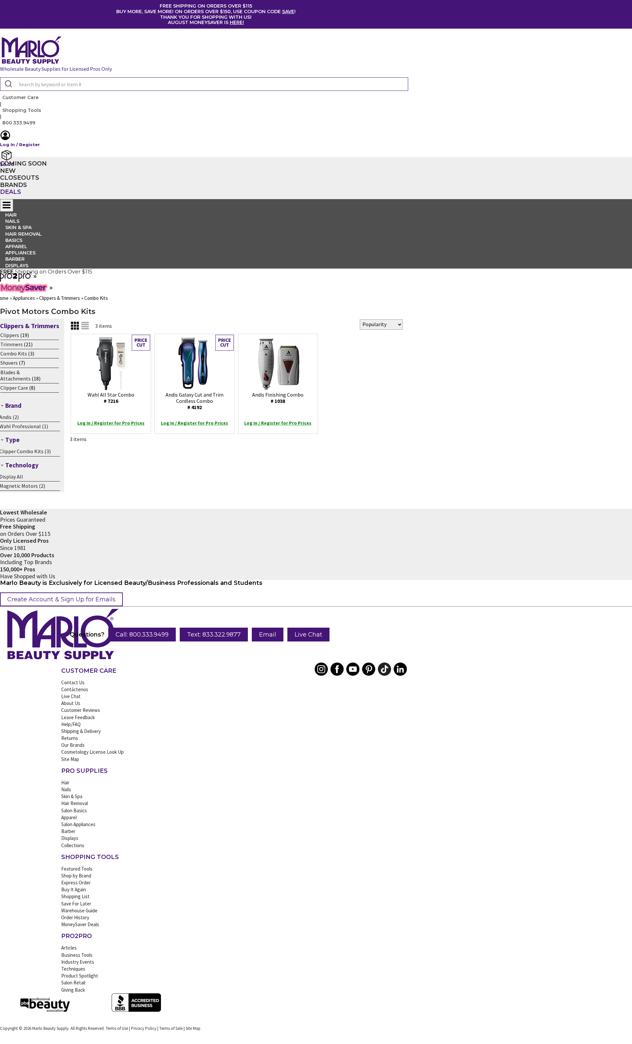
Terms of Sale (171, 1028)
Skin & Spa (71, 796)
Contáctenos (74, 689)
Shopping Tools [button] (21, 110)
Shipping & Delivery (81, 731)
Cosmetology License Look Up (92, 752)
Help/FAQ (71, 724)
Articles (69, 948)
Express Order (76, 882)
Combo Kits (13, 353)
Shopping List (75, 896)
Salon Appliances (78, 824)
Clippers (9, 335)
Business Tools (76, 955)
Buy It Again (73, 889)
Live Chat (308, 634)
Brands (13, 185)
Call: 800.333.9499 (142, 634)
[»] (16, 279)
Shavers (9, 362)
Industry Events (77, 962)
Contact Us (73, 682)
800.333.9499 (18, 123)
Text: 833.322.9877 (214, 634)
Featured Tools (76, 869)
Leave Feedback (78, 717)
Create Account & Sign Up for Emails (61, 599)
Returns (69, 738)
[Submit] (7, 84)
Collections (72, 845)
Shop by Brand (76, 876)
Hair (65, 782)
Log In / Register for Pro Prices (111, 423)
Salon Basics (74, 810)
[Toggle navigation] (6, 205)
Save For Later (76, 903)
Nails (66, 789)
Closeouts (19, 177)
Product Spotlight (79, 976)
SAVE (288, 11)
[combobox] (204, 84)
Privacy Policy (143, 1028)
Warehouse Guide (79, 910)
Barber (68, 831)
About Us (70, 703)
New (8, 170)
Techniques (73, 969)
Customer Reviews (80, 710)
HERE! (237, 22)
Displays (16, 266)
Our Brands (73, 745)
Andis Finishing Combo (277, 397)
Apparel (69, 817)
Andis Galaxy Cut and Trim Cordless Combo (195, 400)
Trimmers (11, 344)
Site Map (70, 759)
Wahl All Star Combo (111, 397)
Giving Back (73, 990)
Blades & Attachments (15, 375)
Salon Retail (73, 982)
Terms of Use (117, 1028)
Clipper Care (14, 387)
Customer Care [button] (20, 97)
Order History (75, 917)
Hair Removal (74, 803)
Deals (10, 192)
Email (267, 634)
